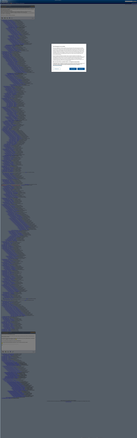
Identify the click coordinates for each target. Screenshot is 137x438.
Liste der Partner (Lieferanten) (57, 65)
